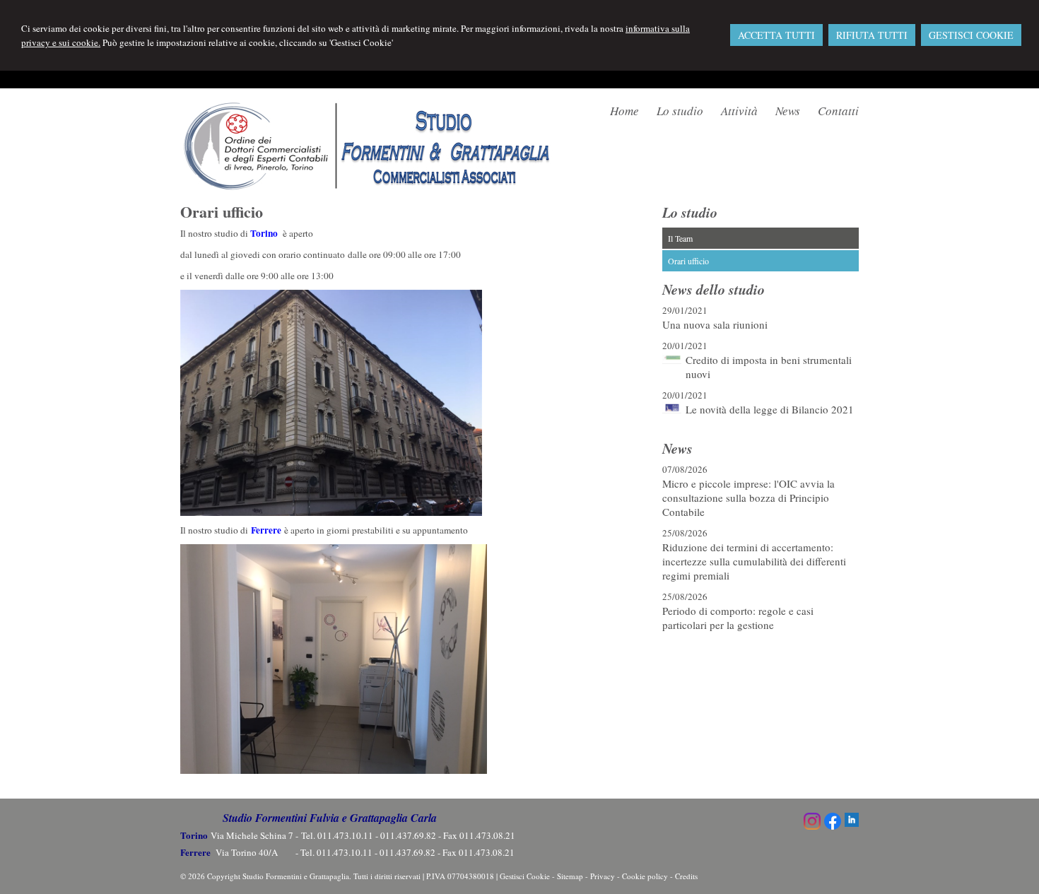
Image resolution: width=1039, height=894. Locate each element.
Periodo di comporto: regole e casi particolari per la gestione (738, 618)
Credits (686, 876)
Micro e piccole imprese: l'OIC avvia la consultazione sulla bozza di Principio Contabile (748, 497)
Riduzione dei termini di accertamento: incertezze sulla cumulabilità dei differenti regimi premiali (754, 561)
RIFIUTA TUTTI (872, 35)
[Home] (368, 187)
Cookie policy (645, 876)
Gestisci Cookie (525, 876)
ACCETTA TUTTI (776, 35)
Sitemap (570, 876)
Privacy (602, 876)
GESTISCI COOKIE (971, 35)
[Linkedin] (852, 823)
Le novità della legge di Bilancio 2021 (770, 409)
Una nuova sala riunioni (715, 324)
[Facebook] (832, 826)
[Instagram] (812, 826)
